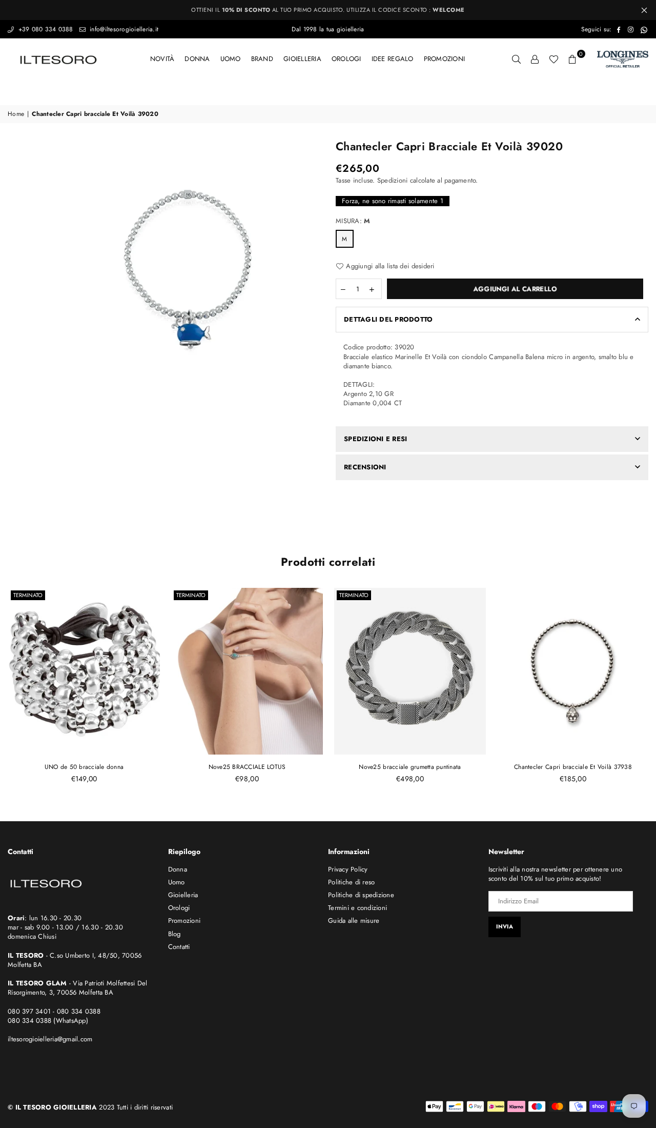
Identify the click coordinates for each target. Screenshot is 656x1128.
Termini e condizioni (357, 908)
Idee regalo (393, 59)
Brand (262, 59)
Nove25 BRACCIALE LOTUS (247, 766)
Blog (174, 934)
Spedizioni (392, 180)
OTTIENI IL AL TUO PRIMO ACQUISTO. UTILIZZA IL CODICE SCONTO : (328, 10)
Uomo (230, 59)
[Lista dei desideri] (553, 59)
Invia (504, 926)
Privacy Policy (348, 869)
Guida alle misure (353, 920)
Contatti (179, 947)
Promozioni (444, 59)
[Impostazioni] (535, 59)
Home (16, 114)
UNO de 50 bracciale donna (84, 766)
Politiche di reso (351, 882)
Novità (162, 59)
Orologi (179, 908)
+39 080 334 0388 (44, 29)
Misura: (353, 221)
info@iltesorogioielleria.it (123, 29)
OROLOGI (346, 59)
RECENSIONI (365, 467)
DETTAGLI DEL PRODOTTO (388, 319)
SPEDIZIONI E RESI (375, 439)
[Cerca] (516, 59)
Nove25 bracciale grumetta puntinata (410, 766)
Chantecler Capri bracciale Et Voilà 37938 (573, 766)
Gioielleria (302, 59)
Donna (197, 59)
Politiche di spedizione (361, 895)
